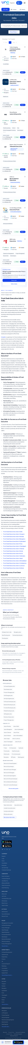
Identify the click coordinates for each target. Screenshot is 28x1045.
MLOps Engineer (5, 1017)
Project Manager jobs (9, 720)
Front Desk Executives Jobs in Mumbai (13, 536)
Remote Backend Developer (10, 781)
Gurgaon (4, 983)
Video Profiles (5, 905)
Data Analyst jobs (8, 689)
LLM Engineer (5, 1012)
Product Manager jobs (9, 692)
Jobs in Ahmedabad (17, 735)
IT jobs (5, 748)
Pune (3, 992)
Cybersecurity (5, 954)
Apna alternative (18, 805)
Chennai (4, 997)
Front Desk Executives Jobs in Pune (12, 544)
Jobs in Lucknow (16, 738)
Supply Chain (5, 972)
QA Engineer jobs (8, 714)
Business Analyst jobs (9, 717)
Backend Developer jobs (9, 704)
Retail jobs (6, 757)
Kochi (3, 1002)
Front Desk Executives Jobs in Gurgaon (13, 534)
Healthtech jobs (15, 751)
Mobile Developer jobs (9, 710)
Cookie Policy (9, 1034)
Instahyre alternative (8, 811)
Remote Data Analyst (9, 766)
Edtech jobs (6, 754)
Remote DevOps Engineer (10, 775)
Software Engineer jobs (9, 686)
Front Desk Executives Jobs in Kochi (13, 553)
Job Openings (5, 867)
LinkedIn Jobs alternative (9, 808)
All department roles (6, 632)
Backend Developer (6, 939)
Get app (18, 2)
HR (2, 961)
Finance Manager (5, 927)
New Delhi (4, 981)
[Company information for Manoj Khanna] (25, 112)
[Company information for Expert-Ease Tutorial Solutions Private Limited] (25, 144)
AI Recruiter (4, 893)
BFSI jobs (13, 757)
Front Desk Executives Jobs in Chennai (13, 548)
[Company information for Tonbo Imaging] (25, 47)
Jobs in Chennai (7, 732)
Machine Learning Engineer (8, 1019)
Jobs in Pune (16, 732)
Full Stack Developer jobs (10, 701)
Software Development (7, 952)
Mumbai (3, 986)
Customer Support (6, 963)
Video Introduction (6, 885)
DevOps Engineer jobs (9, 698)
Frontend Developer (6, 934)
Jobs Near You (5, 880)
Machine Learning (6, 941)
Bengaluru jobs (17, 632)
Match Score (4, 903)
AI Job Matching (5, 887)
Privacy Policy (11, 1032)
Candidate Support (18, 1034)
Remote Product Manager (10, 769)
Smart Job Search (5, 876)
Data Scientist (5, 1022)
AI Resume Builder (6, 883)
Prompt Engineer (5, 1015)
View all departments (7, 975)
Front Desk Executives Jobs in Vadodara (14, 556)
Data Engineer (5, 1024)
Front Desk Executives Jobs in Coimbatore (14, 563)
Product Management (7, 943)
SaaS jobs (21, 748)
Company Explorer (6, 878)
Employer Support (14, 1035)
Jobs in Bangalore (8, 729)
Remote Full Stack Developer (10, 778)
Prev (6, 42)
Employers (4, 865)
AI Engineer (4, 1010)
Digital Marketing (5, 932)
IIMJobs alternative (8, 814)
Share (16, 72)
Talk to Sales (14, 284)
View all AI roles (6, 1026)
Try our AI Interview (6, 914)
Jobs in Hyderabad (19, 729)
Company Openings (6, 870)
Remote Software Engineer (10, 763)
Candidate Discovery (6, 898)
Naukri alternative (8, 805)
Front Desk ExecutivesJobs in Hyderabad (14, 541)
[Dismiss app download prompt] (26, 1042)
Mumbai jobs (5, 638)
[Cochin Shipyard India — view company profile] (6, 210)
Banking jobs (21, 757)
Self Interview (5, 911)
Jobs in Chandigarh (8, 741)
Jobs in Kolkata (7, 735)
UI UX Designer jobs (8, 695)
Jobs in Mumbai (7, 726)
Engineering (4, 956)
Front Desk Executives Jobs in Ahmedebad (14, 561)
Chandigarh (4, 995)
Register (12, 2)
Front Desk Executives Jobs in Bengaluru (14, 539)
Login (3, 858)
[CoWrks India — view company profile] (6, 82)
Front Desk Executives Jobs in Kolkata (13, 568)
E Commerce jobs (16, 754)
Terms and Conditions (20, 1032)
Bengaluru (4, 988)
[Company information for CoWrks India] (25, 79)
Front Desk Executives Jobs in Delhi (12, 531)
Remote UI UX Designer (9, 772)
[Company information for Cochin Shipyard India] (25, 208)
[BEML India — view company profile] (6, 241)
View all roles (5, 946)
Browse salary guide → (14, 788)
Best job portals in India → (10, 817)
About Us (5, 1032)
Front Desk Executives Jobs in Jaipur (13, 558)
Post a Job (14, 280)
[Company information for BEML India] (25, 239)
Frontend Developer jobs (10, 707)
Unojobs (3, 337)
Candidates (4, 863)
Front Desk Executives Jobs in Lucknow (14, 565)
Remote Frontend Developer (10, 785)
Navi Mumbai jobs (6, 635)
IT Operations (5, 970)
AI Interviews (4, 900)
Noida (3, 999)
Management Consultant (7, 923)
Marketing (4, 966)
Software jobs (12, 748)
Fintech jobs (7, 751)
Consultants (4, 968)
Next (14, 42)
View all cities (5, 1004)
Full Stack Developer (6, 925)
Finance (3, 959)
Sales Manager (5, 930)
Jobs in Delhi (16, 726)
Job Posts (4, 896)
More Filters (13, 32)
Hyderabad (4, 990)
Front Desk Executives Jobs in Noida (13, 551)
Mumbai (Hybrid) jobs (17, 635)
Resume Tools (5, 916)
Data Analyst (4, 936)
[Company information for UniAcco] (25, 176)
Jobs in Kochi (18, 741)
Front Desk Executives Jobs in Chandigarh (14, 546)
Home (3, 860)
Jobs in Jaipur (7, 738)
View (22, 72)
